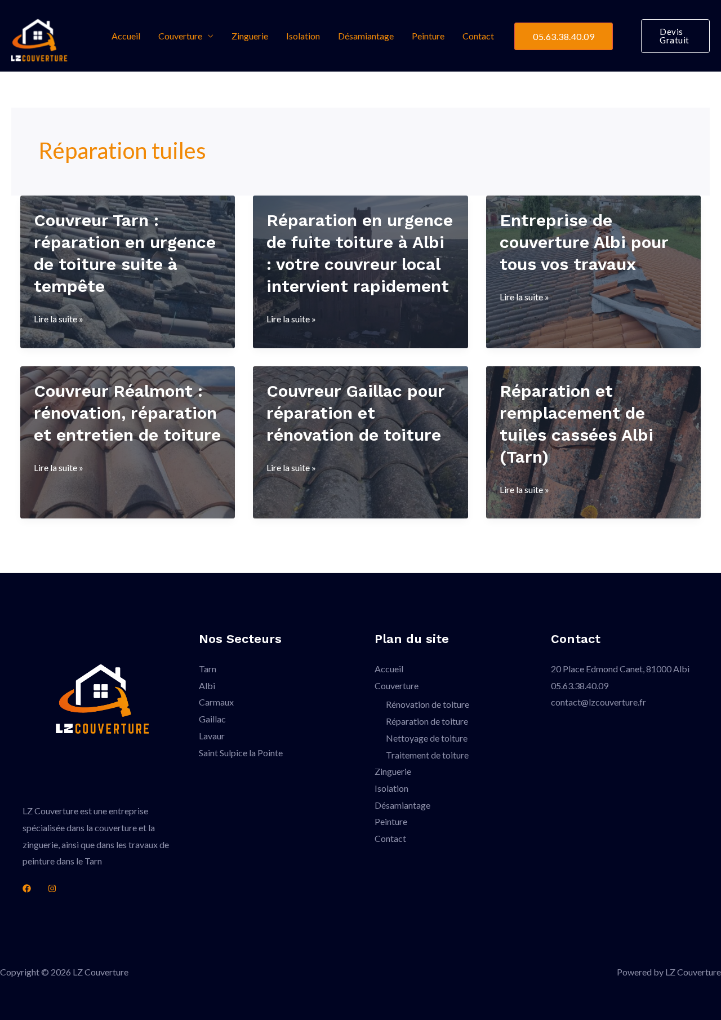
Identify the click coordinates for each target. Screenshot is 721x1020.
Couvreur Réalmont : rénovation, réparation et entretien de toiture (127, 413)
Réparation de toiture (427, 721)
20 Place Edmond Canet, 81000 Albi (620, 668)
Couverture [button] (180, 35)
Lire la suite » (58, 320)
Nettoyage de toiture (427, 738)
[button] (675, 36)
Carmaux (216, 702)
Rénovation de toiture (427, 704)
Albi (207, 685)
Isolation (303, 35)
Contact (478, 35)
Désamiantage (366, 35)
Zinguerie (250, 35)
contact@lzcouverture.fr (598, 702)
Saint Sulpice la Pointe (241, 752)
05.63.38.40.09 (563, 36)
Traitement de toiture (427, 755)
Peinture (428, 35)
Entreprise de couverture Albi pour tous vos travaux (584, 242)
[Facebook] (27, 888)
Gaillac (212, 718)
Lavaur (212, 735)
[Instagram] (52, 888)
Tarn (207, 668)
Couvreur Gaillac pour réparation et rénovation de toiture (355, 413)
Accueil (126, 35)
